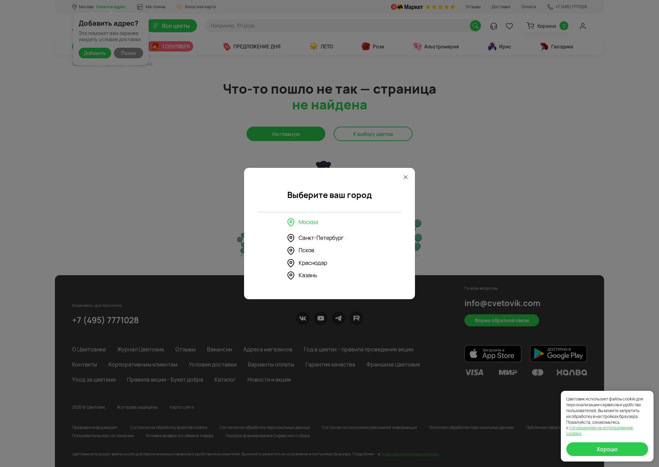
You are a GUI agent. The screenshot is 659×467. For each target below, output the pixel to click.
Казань (308, 275)
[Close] (405, 177)
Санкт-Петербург (321, 238)
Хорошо (607, 449)
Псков (306, 250)
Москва (308, 222)
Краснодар (313, 263)
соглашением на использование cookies (599, 430)
